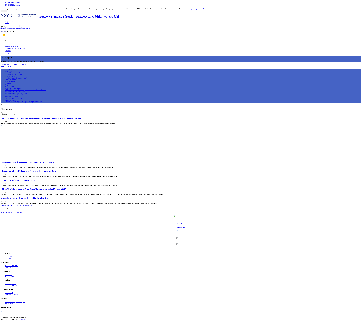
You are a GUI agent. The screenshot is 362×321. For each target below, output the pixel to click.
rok (14, 212)
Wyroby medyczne (10, 79)
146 (31, 205)
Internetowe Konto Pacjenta (13, 88)
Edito (23, 319)
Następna (26, 205)
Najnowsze (4, 212)
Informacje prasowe (10, 284)
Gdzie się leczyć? (10, 76)
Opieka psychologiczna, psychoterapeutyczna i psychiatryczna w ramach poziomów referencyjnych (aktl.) (41, 118)
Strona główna (5, 64)
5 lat (20, 212)
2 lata (17, 212)
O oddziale (8, 50)
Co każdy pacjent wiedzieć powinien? (16, 78)
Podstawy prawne (10, 276)
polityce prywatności (197, 9)
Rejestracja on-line (10, 100)
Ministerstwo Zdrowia (11, 294)
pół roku (10, 212)
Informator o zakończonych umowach (16, 93)
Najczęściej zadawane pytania (13, 98)
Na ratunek (8, 83)
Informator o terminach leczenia (14, 95)
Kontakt (7, 53)
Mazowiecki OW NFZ (11, 266)
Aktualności (22, 64)
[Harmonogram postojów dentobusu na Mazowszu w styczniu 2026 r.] (34, 158)
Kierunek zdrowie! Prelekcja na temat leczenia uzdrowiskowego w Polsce (29, 171)
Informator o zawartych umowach (15, 91)
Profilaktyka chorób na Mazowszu (15, 73)
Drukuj (3, 105)
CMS (20, 319)
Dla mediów (8, 52)
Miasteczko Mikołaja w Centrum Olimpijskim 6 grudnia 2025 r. (25, 198)
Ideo (9, 319)
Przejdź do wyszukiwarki (12, 5)
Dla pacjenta (8, 45)
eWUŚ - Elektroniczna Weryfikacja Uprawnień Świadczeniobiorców (25, 90)
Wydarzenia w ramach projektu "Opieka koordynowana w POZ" (24, 102)
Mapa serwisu (9, 21)
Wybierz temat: (5, 113)
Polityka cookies (181, 227)
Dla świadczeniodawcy (11, 46)
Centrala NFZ (9, 267)
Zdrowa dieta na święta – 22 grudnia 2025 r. (18, 180)
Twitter (7, 23)
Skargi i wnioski (9, 85)
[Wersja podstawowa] (2, 35)
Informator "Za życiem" (12, 96)
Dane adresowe (9, 303)
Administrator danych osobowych (15, 48)
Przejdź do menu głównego (13, 2)
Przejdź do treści (9, 4)
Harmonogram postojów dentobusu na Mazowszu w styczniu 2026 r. (27, 162)
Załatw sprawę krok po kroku (13, 74)
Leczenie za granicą (10, 81)
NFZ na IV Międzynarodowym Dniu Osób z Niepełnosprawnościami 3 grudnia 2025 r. (34, 189)
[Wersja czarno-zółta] (4, 35)
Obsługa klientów (10, 71)
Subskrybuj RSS (6, 66)
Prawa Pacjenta (9, 86)
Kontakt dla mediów (11, 285)
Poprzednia (5, 205)
